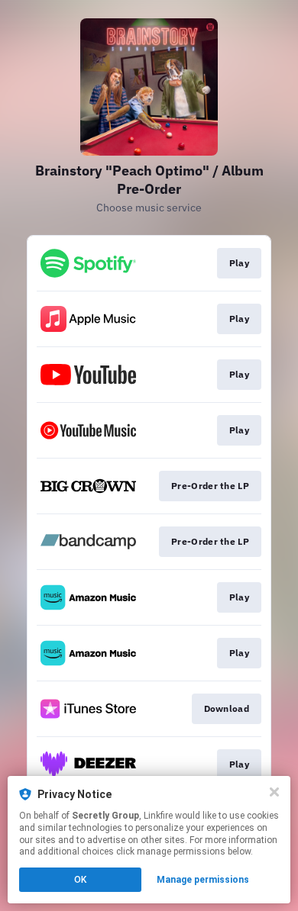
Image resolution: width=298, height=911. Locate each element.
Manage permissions (203, 879)
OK (80, 879)
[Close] (274, 792)
